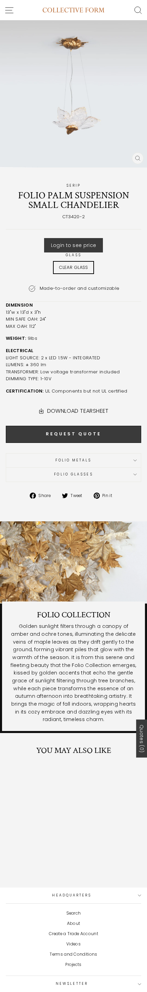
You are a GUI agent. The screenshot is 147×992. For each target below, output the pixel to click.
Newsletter (72, 983)
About (73, 923)
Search (73, 913)
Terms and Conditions (73, 954)
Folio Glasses (73, 474)
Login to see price (73, 245)
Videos (73, 944)
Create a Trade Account (73, 934)
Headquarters (71, 895)
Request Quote (73, 434)
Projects (73, 964)
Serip (73, 185)
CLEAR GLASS (73, 267)
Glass (73, 255)
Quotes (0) (141, 738)
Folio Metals (73, 460)
